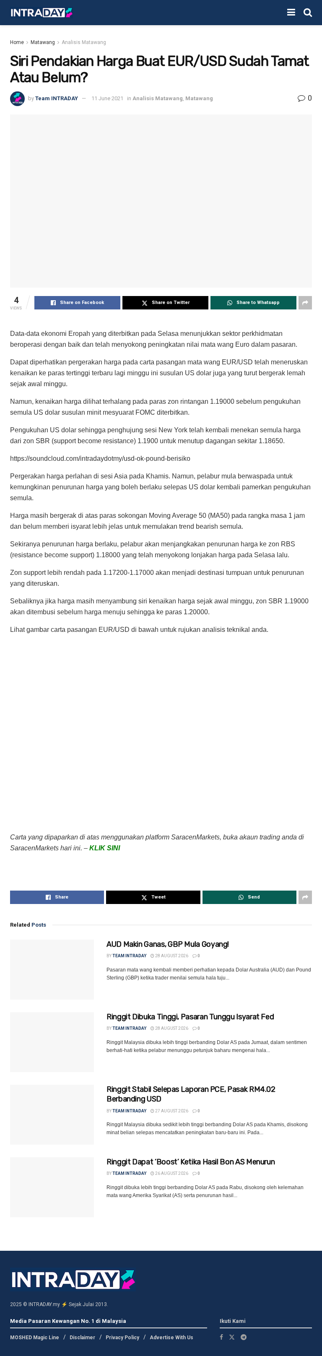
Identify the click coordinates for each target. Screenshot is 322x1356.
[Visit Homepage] (41, 13)
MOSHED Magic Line (34, 1337)
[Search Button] (308, 12)
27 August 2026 (171, 1111)
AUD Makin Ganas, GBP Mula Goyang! (167, 944)
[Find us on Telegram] (244, 1337)
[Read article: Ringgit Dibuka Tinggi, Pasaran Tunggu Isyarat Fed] (52, 1042)
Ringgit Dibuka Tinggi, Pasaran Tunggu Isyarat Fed (190, 1016)
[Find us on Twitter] (232, 1337)
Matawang (43, 42)
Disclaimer (82, 1337)
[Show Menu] (291, 12)
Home (17, 42)
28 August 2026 (171, 955)
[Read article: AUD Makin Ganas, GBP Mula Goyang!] (52, 970)
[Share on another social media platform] (305, 302)
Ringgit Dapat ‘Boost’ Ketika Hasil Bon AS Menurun (190, 1161)
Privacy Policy (122, 1337)
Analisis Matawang (84, 42)
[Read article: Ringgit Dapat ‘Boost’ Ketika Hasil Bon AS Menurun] (52, 1187)
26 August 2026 (171, 1173)
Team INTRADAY (56, 98)
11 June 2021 (107, 98)
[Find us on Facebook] (221, 1337)
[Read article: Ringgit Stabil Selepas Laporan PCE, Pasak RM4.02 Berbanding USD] (52, 1115)
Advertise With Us (171, 1337)
